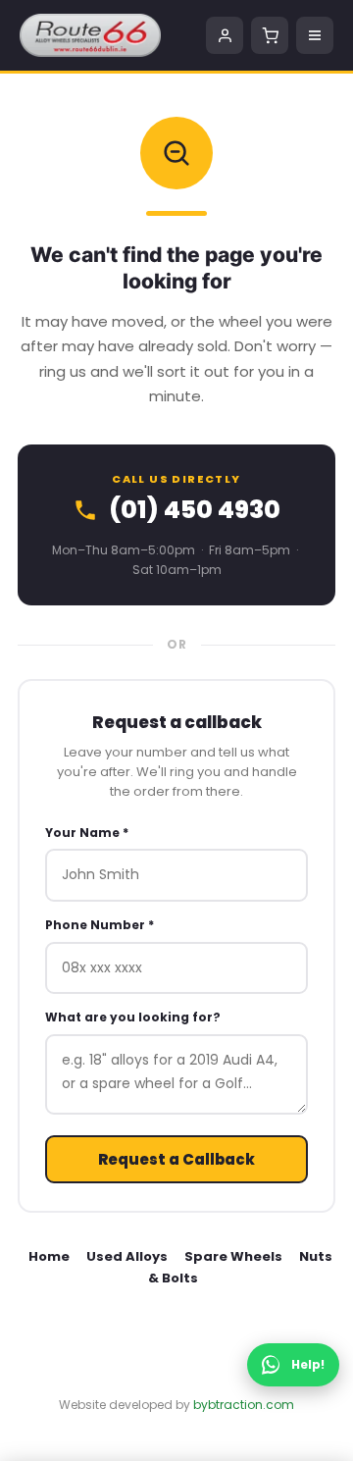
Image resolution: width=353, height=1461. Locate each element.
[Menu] (314, 35)
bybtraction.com (243, 1404)
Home (49, 1256)
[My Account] (224, 35)
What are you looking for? (133, 1017)
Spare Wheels (233, 1256)
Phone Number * (99, 924)
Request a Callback (176, 1159)
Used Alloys (127, 1256)
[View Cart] (269, 35)
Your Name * (86, 832)
